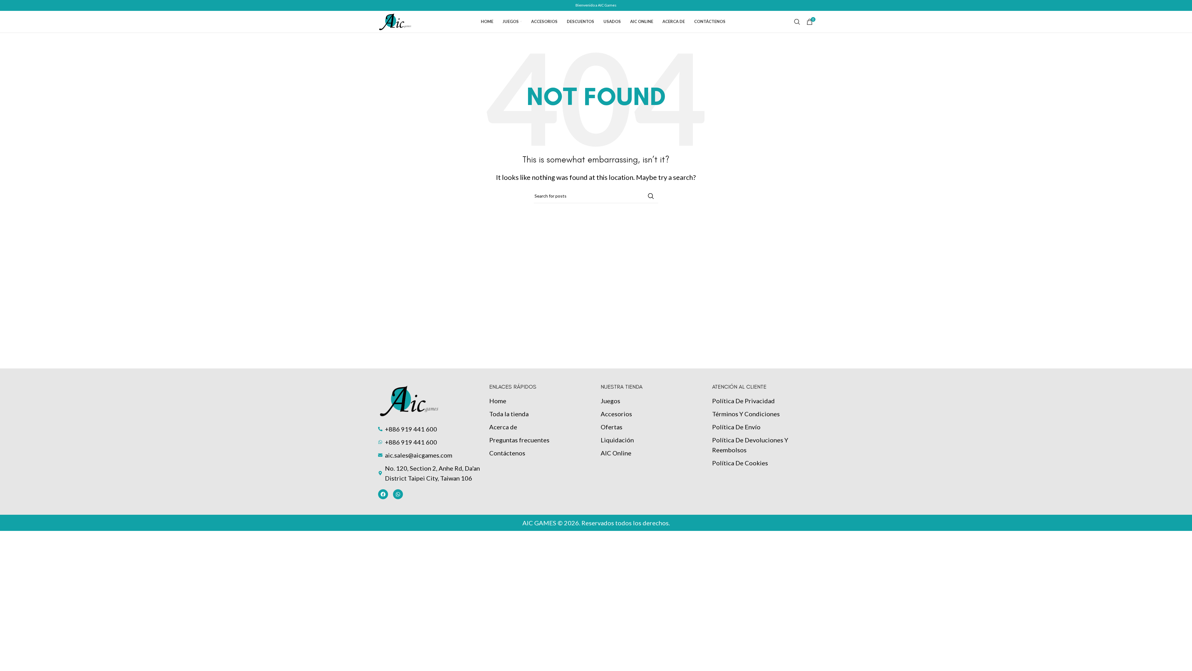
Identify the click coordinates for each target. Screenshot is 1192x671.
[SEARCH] (651, 196)
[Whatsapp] (398, 494)
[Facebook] (383, 494)
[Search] (797, 22)
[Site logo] (395, 21)
